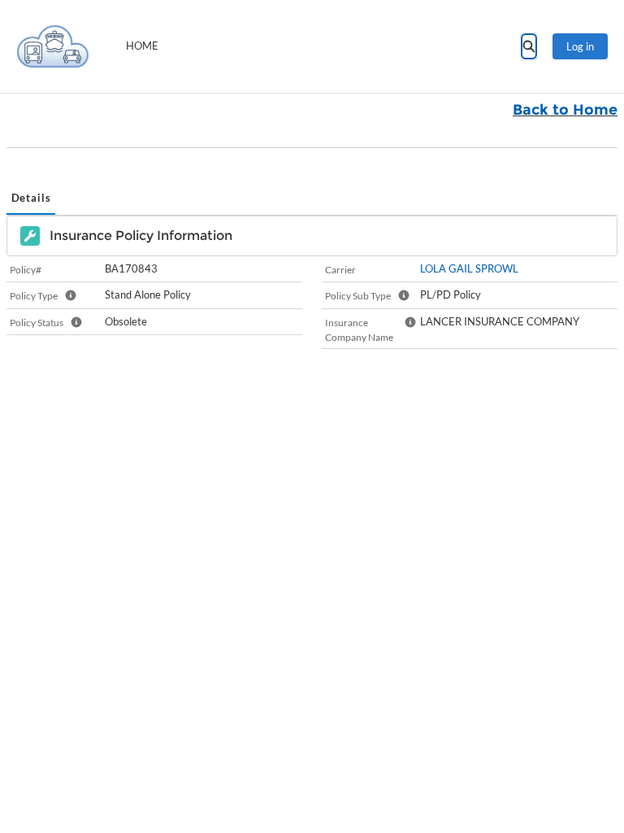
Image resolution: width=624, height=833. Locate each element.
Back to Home (565, 110)
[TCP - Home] (52, 46)
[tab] (30, 199)
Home (142, 45)
